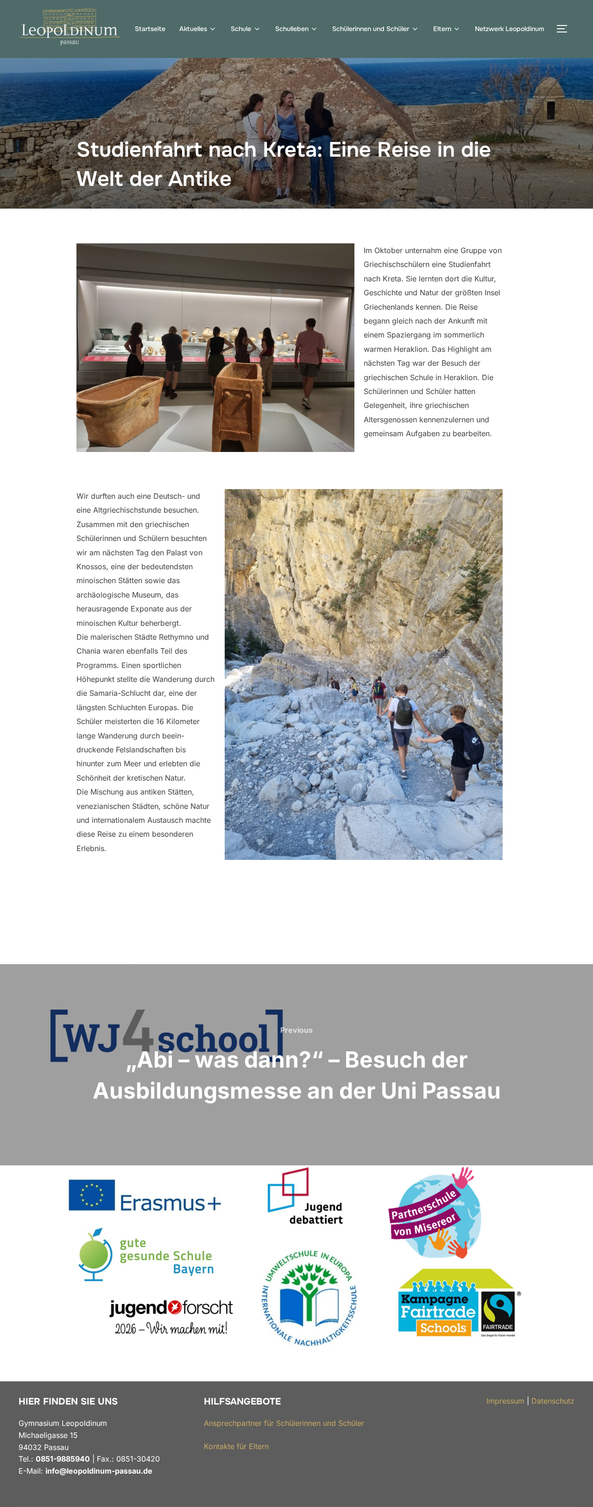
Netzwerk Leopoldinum (509, 29)
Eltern (442, 29)
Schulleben (292, 29)
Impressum (505, 1400)
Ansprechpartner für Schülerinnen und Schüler (284, 1423)
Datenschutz (552, 1400)
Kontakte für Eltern (236, 1446)
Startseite (150, 29)
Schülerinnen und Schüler (370, 29)
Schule (241, 29)
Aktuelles (193, 29)
